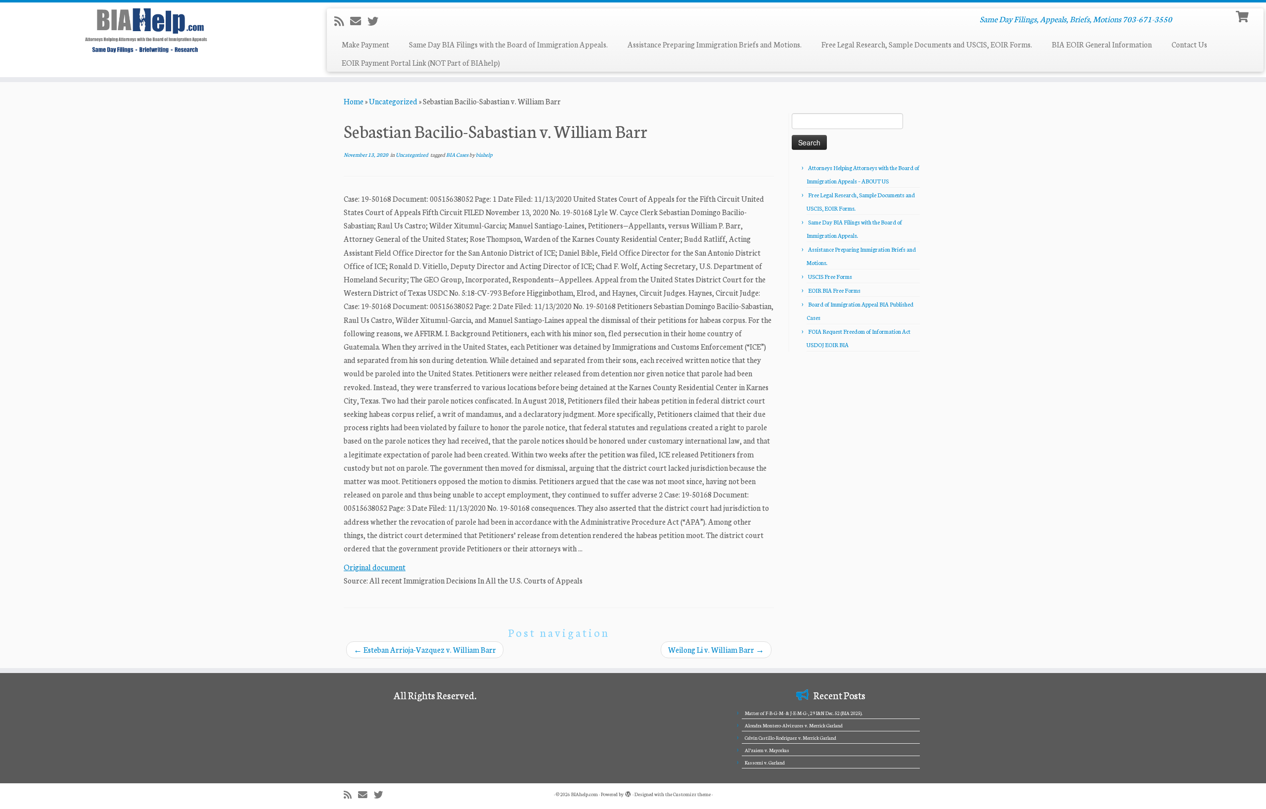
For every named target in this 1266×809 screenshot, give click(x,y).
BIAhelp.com (584, 794)
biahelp (484, 154)
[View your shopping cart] (1243, 15)
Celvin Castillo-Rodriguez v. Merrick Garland (790, 737)
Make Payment (365, 44)
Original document (375, 567)
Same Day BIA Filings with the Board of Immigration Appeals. (508, 44)
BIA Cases (457, 154)
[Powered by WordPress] (628, 792)
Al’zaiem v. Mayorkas (767, 750)
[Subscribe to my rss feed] (342, 21)
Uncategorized (393, 101)
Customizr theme (692, 794)
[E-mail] (358, 21)
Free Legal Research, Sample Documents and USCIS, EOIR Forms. (926, 44)
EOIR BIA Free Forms (834, 290)
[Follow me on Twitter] (376, 21)
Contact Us (1189, 44)
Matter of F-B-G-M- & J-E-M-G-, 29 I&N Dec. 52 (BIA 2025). (803, 713)
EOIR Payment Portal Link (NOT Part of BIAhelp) (421, 62)
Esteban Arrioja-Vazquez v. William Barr (425, 649)
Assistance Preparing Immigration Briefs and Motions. (715, 44)
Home (353, 101)
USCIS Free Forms (830, 276)
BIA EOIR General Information (1102, 44)
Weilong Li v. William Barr (716, 649)
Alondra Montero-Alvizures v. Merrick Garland (794, 725)
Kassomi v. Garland (765, 762)
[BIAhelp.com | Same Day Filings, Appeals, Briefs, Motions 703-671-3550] (146, 30)
